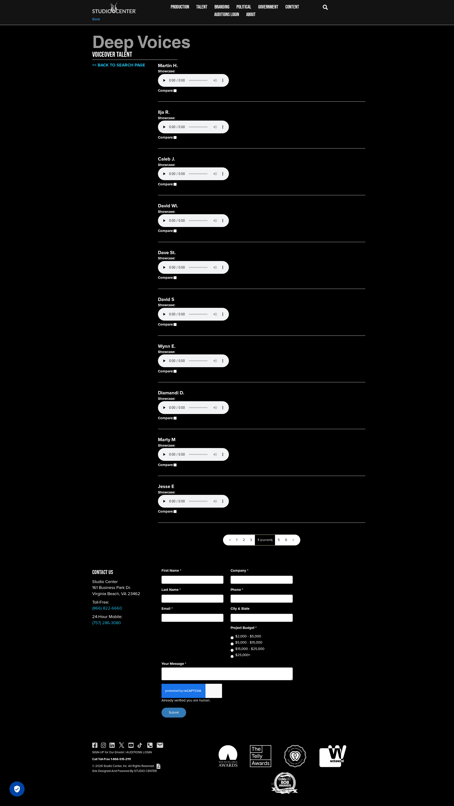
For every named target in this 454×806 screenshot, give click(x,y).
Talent (201, 6)
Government (268, 6)
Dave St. (167, 252)
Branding (221, 6)
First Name (171, 570)
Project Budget (244, 627)
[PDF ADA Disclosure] (158, 766)
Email (167, 608)
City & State (240, 608)
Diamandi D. (171, 392)
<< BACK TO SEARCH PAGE (118, 65)
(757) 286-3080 (106, 623)
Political (243, 6)
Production (180, 6)
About (251, 14)
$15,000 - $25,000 (249, 648)
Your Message (174, 663)
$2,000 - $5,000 (248, 636)
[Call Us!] (150, 745)
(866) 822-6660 (107, 608)
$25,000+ (242, 655)
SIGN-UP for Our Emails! (108, 752)
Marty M (166, 439)
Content (292, 6)
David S (166, 299)
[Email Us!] (160, 745)
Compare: (166, 90)
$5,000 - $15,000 (248, 642)
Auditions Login (226, 14)
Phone (237, 589)
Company (239, 570)
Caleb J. (166, 158)
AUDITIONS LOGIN (139, 752)
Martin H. (168, 65)
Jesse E (166, 486)
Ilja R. (164, 112)
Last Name (171, 589)
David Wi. (168, 205)
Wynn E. (166, 346)
